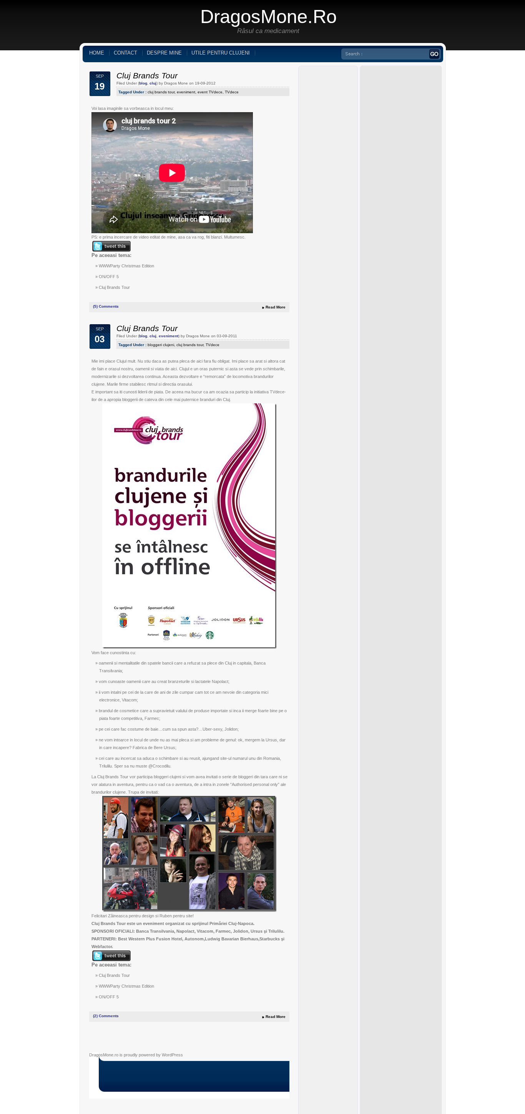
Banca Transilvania (155, 931)
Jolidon (231, 729)
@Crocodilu (159, 766)
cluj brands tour (161, 92)
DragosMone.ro (268, 16)
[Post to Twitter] (111, 250)
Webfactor (101, 946)
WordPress (172, 1055)
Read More (276, 307)
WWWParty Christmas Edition (126, 266)
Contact (125, 53)
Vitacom (129, 700)
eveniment (186, 92)
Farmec (152, 718)
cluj (153, 83)
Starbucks (269, 939)
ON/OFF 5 (109, 276)
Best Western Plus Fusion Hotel (150, 939)
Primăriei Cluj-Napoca (231, 923)
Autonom (194, 939)
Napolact (220, 681)
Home (96, 53)
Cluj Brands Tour (147, 75)
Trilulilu (105, 766)
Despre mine (164, 53)
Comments (106, 306)
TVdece (232, 92)
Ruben (165, 915)
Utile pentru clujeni (220, 53)
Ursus (169, 747)
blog (143, 83)
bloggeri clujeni (161, 345)
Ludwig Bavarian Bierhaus (231, 939)
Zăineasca (118, 915)
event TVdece (210, 92)
